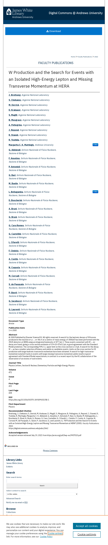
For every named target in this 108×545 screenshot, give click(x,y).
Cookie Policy (46, 536)
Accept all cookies (87, 526)
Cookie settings (55, 533)
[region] (54, 530)
